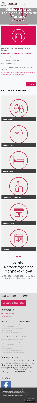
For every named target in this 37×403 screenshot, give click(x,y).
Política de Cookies (6, 316)
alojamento (4, 363)
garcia (16, 368)
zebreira (18, 363)
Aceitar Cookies (29, 400)
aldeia (4, 365)
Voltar (31, 84)
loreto (2, 372)
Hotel (19, 361)
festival (29, 372)
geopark (12, 370)
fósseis (3, 370)
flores (24, 372)
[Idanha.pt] (9, 6)
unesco (7, 370)
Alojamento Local (6, 361)
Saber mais (31, 398)
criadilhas (18, 372)
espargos (12, 372)
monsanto (4, 367)
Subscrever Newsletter (13, 303)
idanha (24, 363)
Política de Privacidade (7, 313)
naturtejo (26, 370)
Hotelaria (14, 361)
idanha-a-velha (30, 363)
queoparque (19, 370)
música (33, 372)
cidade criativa (5, 374)
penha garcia (25, 367)
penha (10, 367)
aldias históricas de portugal (17, 365)
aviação (7, 372)
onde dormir (11, 363)
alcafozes (32, 370)
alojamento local (28, 361)
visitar (30, 365)
